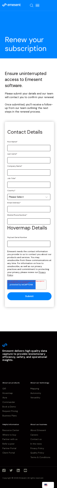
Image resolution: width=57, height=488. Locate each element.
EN (50, 484)
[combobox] (48, 485)
